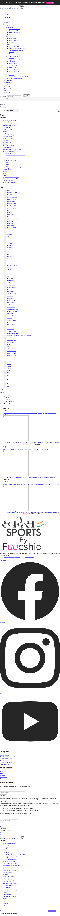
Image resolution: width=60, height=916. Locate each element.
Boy (7, 162)
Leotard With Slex (8, 181)
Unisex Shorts (7, 170)
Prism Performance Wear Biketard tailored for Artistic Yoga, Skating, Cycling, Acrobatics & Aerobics (31, 442)
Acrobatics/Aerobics (9, 151)
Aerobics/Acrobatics (9, 122)
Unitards (5, 140)
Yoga (4, 175)
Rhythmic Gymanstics (9, 126)
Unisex (5, 131)
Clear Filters (11, 404)
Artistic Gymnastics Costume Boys (13, 168)
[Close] (6, 115)
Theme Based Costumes (10, 146)
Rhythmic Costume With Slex (11, 177)
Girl (7, 159)
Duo (7, 166)
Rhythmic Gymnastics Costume (12, 149)
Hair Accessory (7, 137)
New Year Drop (7, 142)
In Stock (8, 399)
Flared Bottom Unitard (12, 124)
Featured (8, 397)
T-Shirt (5, 144)
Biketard (8, 153)
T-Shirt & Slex (7, 148)
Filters (3, 107)
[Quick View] (7, 411)
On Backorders (10, 402)
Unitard (8, 127)
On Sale (8, 395)
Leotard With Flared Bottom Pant (15, 155)
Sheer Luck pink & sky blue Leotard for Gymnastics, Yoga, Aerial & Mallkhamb (29, 477)
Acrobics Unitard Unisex (10, 182)
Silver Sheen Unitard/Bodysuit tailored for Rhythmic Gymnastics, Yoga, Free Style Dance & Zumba (31, 512)
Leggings (5, 133)
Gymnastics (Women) (9, 120)
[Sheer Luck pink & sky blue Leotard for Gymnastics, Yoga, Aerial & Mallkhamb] (31, 463)
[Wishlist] (4, 411)
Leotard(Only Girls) (8, 135)
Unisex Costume (7, 129)
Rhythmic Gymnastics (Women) (12, 179)
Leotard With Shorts (8, 138)
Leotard (8, 157)
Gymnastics (6, 171)
